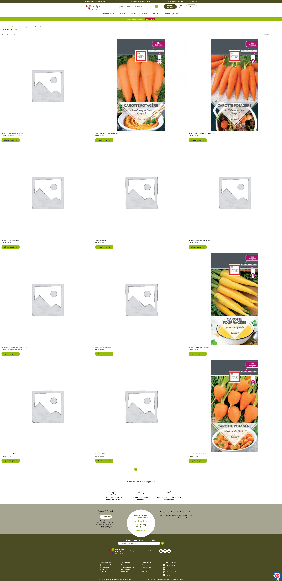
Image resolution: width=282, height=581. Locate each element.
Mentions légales (103, 579)
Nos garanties (125, 565)
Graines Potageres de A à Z (26, 27)
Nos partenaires (125, 571)
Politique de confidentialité (113, 579)
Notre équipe (103, 569)
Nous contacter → (105, 530)
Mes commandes (146, 567)
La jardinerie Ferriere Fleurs (91, 1)
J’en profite (150, 19)
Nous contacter (146, 571)
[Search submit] (156, 6)
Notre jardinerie (104, 567)
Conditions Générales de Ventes (127, 579)
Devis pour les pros (126, 569)
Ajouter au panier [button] (10, 140)
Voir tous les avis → (141, 530)
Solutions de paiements (127, 567)
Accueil (3, 27)
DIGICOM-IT (180, 579)
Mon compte (145, 565)
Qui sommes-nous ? (105, 565)
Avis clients (103, 571)
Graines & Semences (12, 27)
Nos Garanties (102, 1)
